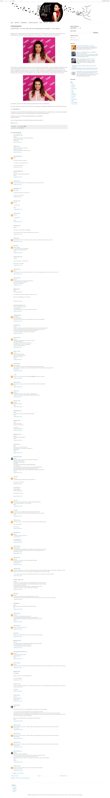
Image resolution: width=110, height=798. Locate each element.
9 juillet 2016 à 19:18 (18, 691)
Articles (73, 37)
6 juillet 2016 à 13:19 (18, 472)
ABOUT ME (46, 22)
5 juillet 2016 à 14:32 (18, 234)
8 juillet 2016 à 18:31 (18, 636)
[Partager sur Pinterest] (25, 126)
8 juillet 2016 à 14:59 (18, 621)
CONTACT (51, 22)
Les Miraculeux (74, 102)
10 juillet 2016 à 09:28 (18, 720)
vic (14, 500)
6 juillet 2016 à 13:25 (18, 483)
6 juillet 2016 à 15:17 (18, 516)
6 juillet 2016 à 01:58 (18, 370)
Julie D (15, 238)
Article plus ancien (63, 775)
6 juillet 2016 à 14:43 (18, 496)
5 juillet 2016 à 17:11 (18, 284)
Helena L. (16, 351)
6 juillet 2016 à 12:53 (18, 440)
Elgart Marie (16, 188)
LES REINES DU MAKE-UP (33, 22)
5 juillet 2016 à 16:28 (18, 265)
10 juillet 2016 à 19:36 (18, 738)
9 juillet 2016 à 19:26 (18, 701)
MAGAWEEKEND (24, 22)
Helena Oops (16, 456)
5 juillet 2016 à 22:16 (18, 359)
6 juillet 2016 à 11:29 (18, 416)
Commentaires (75, 39)
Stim (14, 245)
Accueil (39, 775)
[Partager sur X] (23, 126)
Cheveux (73, 87)
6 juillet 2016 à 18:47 (18, 553)
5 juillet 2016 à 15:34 (18, 241)
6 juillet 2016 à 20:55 (18, 575)
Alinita (15, 390)
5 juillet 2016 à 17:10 (18, 273)
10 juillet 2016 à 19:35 (18, 729)
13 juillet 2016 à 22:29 (18, 761)
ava (14, 476)
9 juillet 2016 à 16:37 (18, 667)
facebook (15, 787)
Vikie (15, 593)
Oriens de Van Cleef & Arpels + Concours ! (85, 45)
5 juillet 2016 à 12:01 (18, 142)
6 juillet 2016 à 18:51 (18, 564)
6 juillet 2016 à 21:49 (18, 589)
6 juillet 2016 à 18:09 (18, 542)
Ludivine (15, 705)
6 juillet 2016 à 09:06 (18, 386)
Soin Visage (73, 94)
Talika (72, 100)
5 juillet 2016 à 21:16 (18, 347)
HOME (12, 22)
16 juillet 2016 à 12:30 (18, 770)
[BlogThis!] (22, 126)
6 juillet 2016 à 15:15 (18, 506)
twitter (14, 791)
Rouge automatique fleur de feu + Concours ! (86, 58)
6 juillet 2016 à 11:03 (18, 406)
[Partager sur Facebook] (24, 126)
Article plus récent (14, 775)
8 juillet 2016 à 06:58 (18, 609)
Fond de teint (74, 88)
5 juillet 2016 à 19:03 (18, 311)
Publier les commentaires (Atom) (23, 777)
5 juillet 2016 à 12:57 (18, 176)
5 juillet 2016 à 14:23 (18, 209)
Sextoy (72, 97)
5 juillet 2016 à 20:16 (18, 333)
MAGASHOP (17, 22)
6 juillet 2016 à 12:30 (18, 430)
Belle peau (73, 85)
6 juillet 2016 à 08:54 (18, 378)
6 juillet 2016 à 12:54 (18, 452)
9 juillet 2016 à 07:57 (18, 658)
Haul (72, 90)
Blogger (80, 794)
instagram (15, 790)
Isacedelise (16, 315)
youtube (14, 788)
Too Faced (73, 96)
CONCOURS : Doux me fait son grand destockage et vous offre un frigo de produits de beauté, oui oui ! (87, 72)
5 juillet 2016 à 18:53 (18, 301)
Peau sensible (74, 103)
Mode (72, 91)
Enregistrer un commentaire (18, 773)
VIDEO (41, 22)
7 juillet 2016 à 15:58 (18, 599)
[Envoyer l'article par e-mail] (18, 126)
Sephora (73, 93)
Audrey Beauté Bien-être (19, 651)
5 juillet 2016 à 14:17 (18, 196)
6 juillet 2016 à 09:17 (18, 396)
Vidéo (72, 84)
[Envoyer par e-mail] (20, 126)
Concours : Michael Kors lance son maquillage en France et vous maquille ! (87, 53)
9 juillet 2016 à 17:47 (18, 679)
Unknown (16, 181)
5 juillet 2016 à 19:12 (18, 321)
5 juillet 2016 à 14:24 (18, 221)
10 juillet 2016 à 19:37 (18, 746)
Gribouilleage (16, 156)
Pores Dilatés (74, 99)
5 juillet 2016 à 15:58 (18, 252)
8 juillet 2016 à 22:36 (18, 647)
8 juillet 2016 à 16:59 (18, 629)
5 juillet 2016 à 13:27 (18, 184)
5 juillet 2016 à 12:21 (18, 152)
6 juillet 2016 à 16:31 (18, 528)
